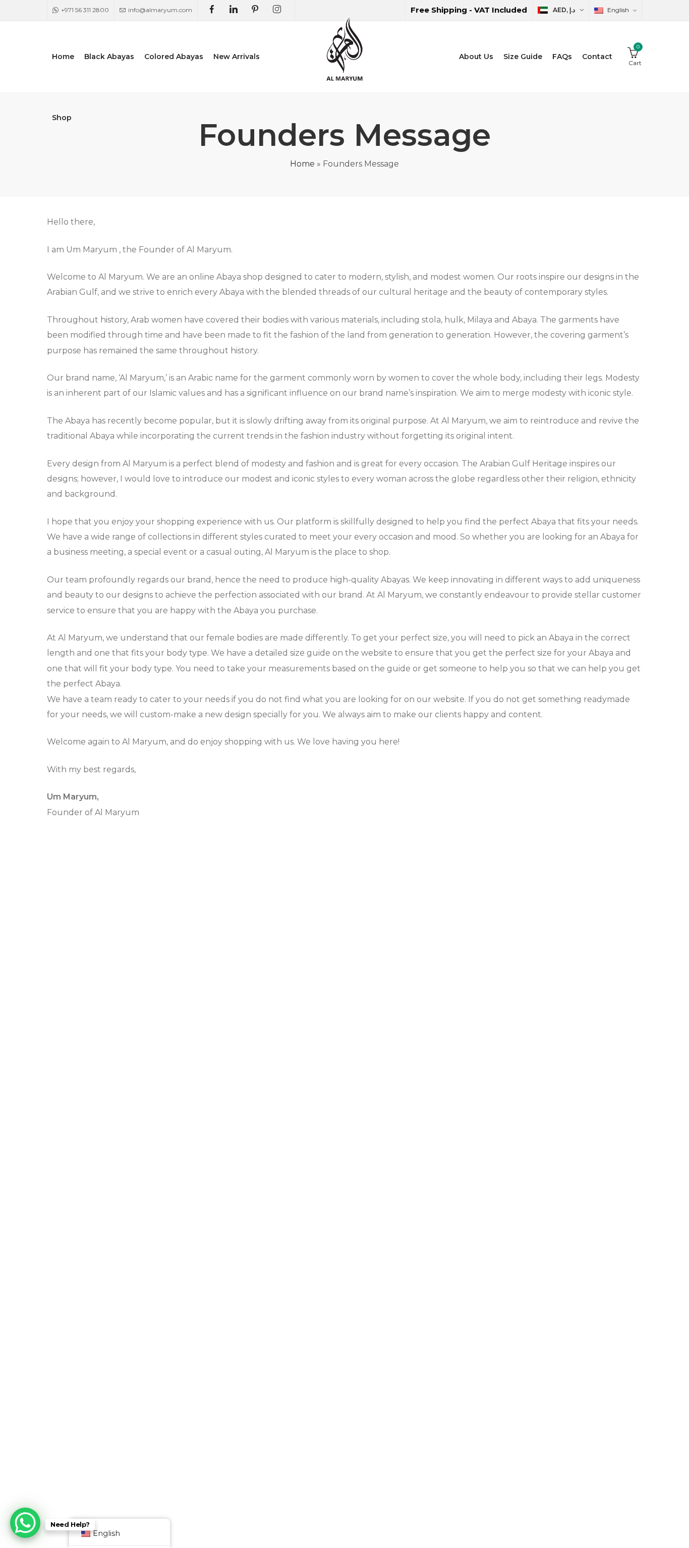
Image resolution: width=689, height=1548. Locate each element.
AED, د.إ (564, 10)
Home (302, 164)
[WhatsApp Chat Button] (25, 1523)
